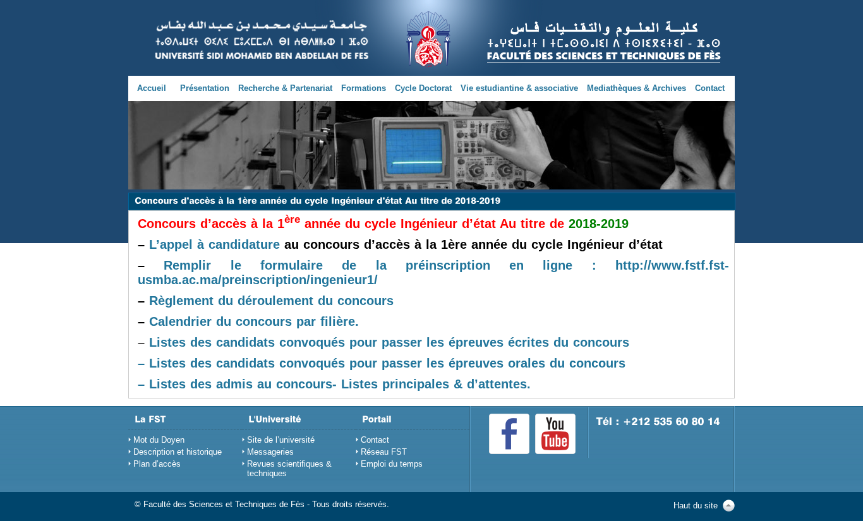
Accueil (151, 88)
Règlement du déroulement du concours (271, 301)
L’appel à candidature (214, 244)
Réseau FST (384, 452)
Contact (710, 88)
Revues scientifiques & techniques (289, 468)
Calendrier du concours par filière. (254, 321)
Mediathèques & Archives (636, 88)
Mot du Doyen (158, 440)
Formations (363, 88)
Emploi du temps (392, 464)
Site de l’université (281, 440)
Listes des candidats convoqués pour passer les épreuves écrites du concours (389, 342)
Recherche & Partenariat (285, 88)
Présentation (204, 88)
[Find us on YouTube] (555, 434)
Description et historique (177, 452)
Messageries (270, 452)
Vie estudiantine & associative (519, 88)
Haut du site (695, 505)
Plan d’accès (157, 464)
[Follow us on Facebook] (509, 434)
